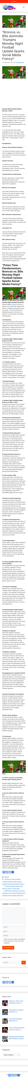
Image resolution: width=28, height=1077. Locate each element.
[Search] (24, 962)
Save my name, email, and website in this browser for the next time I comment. (14, 941)
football (6, 877)
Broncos (9, 118)
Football (13, 304)
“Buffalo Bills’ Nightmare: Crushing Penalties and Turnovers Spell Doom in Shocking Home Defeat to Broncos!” (13, 893)
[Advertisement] (14, 93)
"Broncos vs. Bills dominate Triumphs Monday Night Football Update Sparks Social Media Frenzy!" (13, 882)
